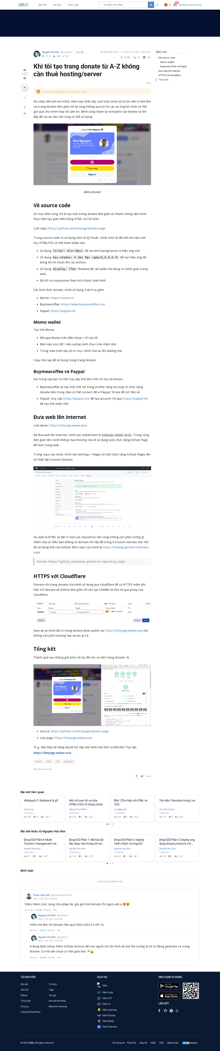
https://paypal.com (76, 398)
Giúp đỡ (143, 1043)
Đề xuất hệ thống (57, 1001)
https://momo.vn (62, 298)
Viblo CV (106, 1004)
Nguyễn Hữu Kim (51, 52)
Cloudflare (68, 761)
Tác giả (52, 995)
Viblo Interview (109, 1026)
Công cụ (25, 1006)
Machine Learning (58, 1006)
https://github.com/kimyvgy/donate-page (76, 228)
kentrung (28, 809)
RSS (161, 1043)
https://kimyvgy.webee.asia (68, 425)
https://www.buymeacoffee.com (83, 304)
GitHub (38, 761)
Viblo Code (107, 992)
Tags (51, 989)
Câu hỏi (24, 989)
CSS (57, 761)
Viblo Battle (108, 1021)
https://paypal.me (63, 311)
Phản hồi (131, 1043)
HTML (49, 761)
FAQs (153, 1043)
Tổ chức (53, 984)
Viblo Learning (109, 1010)
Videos (24, 995)
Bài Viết (42, 5)
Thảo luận (26, 1001)
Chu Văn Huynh (167, 809)
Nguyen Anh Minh (78, 809)
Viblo (104, 985)
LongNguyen (120, 809)
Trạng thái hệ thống (30, 1012)
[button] (167, 4)
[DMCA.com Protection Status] (190, 1043)
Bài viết (24, 984)
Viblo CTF (107, 998)
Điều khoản (172, 1043)
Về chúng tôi (118, 1043)
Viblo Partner (108, 1015)
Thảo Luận (73, 5)
